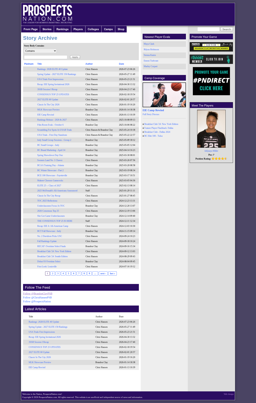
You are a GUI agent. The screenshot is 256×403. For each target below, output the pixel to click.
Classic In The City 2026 (48, 104)
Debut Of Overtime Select (48, 261)
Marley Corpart (150, 66)
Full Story (147, 114)
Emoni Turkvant (151, 60)
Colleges (93, 29)
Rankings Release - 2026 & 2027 (52, 119)
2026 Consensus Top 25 (48, 211)
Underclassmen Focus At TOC (51, 205)
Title (39, 64)
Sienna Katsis (150, 55)
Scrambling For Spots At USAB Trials (54, 130)
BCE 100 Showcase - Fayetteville (52, 175)
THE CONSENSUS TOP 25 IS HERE (54, 221)
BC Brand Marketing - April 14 (51, 150)
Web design (229, 394)
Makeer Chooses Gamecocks (50, 180)
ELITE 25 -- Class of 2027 (49, 185)
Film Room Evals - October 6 (50, 125)
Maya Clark (149, 44)
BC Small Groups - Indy (48, 145)
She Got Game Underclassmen (51, 216)
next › (103, 273)
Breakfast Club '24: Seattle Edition (52, 256)
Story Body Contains (34, 45)
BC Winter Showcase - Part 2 (50, 170)
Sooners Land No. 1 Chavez (49, 160)
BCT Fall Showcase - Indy (49, 231)
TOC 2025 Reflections (47, 200)
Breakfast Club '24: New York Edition (54, 251)
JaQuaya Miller (211, 151)
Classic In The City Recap (48, 195)
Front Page (31, 29)
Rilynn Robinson (151, 49)
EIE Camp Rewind (45, 114)
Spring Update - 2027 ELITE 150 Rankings (56, 74)
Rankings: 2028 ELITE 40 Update (52, 69)
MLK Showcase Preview (48, 109)
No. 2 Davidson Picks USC (49, 236)
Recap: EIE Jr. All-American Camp (52, 226)
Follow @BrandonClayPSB (37, 293)
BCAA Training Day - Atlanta (50, 165)
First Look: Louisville (47, 266)
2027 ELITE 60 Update (47, 99)
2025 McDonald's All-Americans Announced (57, 190)
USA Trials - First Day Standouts (52, 135)
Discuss (155, 114)
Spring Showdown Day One (50, 155)
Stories (47, 29)
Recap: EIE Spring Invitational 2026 (53, 84)
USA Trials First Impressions (50, 79)
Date (121, 64)
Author (89, 64)
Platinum (29, 64)
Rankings (62, 29)
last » (112, 273)
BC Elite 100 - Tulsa (153, 136)
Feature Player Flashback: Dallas (158, 128)
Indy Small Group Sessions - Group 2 (54, 140)
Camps (108, 29)
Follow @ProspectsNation (37, 301)
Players (78, 29)
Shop (121, 29)
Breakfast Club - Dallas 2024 (157, 132)
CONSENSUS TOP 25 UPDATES (53, 94)
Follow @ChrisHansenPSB (37, 297)
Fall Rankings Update (47, 241)
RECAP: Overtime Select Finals (51, 246)
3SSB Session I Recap (47, 89)
